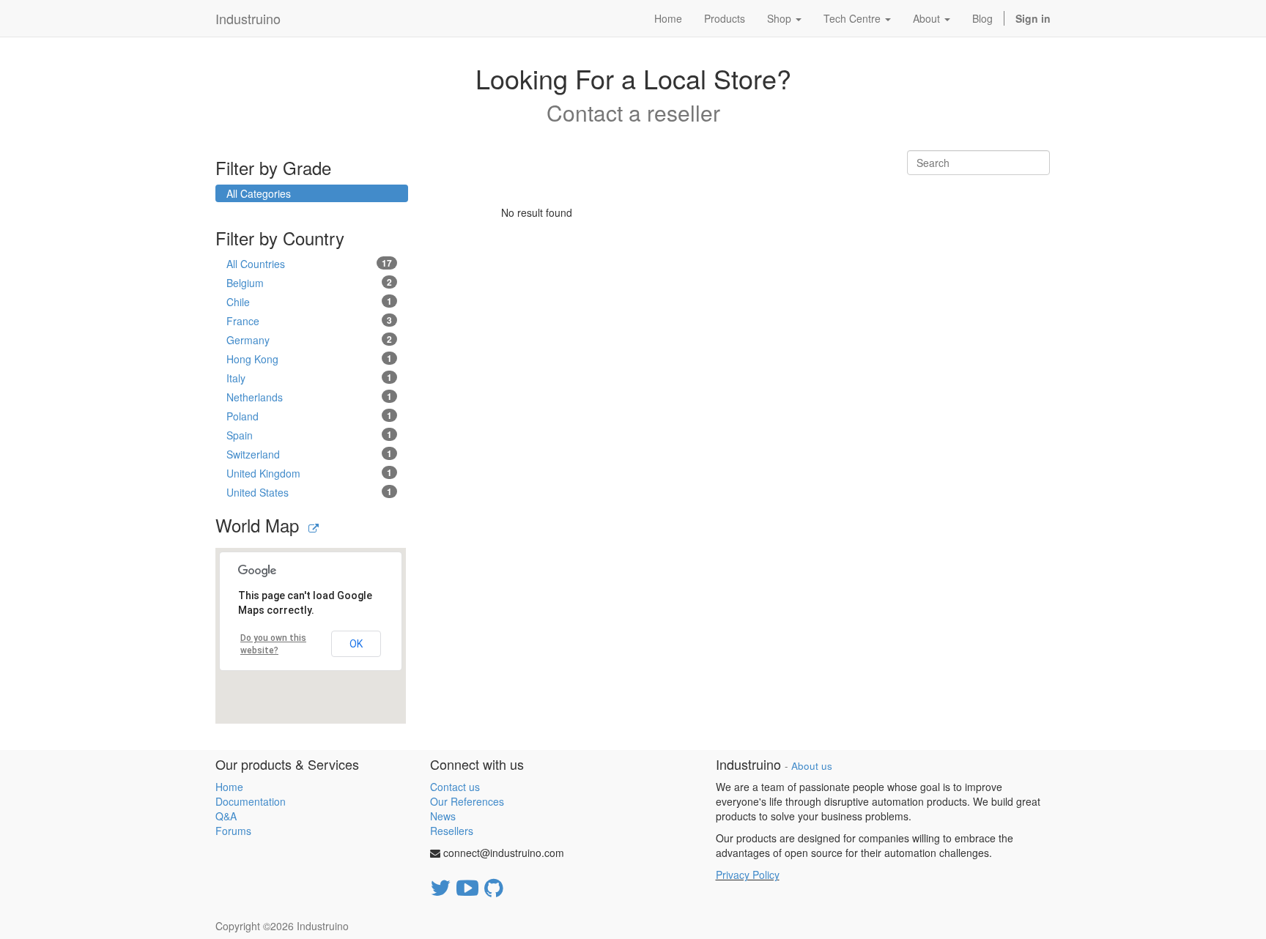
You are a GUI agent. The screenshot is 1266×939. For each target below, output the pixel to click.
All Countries (309, 263)
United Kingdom (309, 473)
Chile (309, 301)
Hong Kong (309, 359)
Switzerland (309, 454)
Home (229, 786)
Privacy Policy (748, 874)
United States (309, 492)
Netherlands (309, 397)
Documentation (250, 801)
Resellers (451, 830)
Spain (309, 435)
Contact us (455, 786)
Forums (233, 830)
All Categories (258, 193)
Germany (309, 340)
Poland (309, 416)
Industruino (248, 18)
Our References (467, 801)
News (443, 816)
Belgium (309, 282)
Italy (309, 378)
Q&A (226, 816)
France (309, 320)
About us (811, 766)
